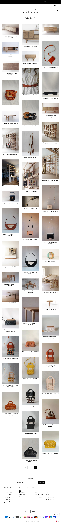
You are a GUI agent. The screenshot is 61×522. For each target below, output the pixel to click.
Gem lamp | (48, 261)
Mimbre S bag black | (28, 433)
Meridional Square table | (29, 323)
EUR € (33, 511)
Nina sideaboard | (47, 36)
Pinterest (23, 492)
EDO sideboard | (28, 46)
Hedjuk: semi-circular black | (30, 272)
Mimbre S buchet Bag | (28, 351)
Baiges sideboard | (9, 36)
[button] (58, 521)
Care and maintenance (38, 494)
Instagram (23, 494)
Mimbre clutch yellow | (48, 453)
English (26, 511)
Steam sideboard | (28, 63)
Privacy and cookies (50, 497)
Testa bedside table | (9, 284)
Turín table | (8, 302)
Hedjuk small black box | (8, 203)
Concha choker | (28, 208)
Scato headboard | (9, 73)
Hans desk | (7, 123)
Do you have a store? (37, 497)
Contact (34, 491)
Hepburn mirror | (8, 267)
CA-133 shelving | (7, 154)
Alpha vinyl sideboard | (10, 54)
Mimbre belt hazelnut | (28, 94)
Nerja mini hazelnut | (48, 67)
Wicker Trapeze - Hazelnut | (50, 424)
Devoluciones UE (50, 499)
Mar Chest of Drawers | (50, 115)
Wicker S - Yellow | (28, 379)
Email (22, 496)
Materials (35, 492)
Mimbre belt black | (29, 126)
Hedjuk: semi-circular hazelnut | (11, 234)
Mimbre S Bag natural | (48, 393)
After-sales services (37, 496)
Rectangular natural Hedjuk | (30, 239)
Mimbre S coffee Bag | (28, 406)
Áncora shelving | (47, 143)
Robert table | (47, 309)
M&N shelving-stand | (8, 186)
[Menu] (3, 10)
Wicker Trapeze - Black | (30, 460)
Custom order (49, 494)
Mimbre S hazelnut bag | (50, 365)
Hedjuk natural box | (48, 211)
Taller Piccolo (36, 521)
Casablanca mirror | (28, 157)
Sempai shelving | (46, 180)
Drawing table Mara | (47, 292)
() (55, 5)
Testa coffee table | (29, 290)
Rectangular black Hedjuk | (50, 242)
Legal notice (48, 496)
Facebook (23, 491)
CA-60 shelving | (28, 191)
